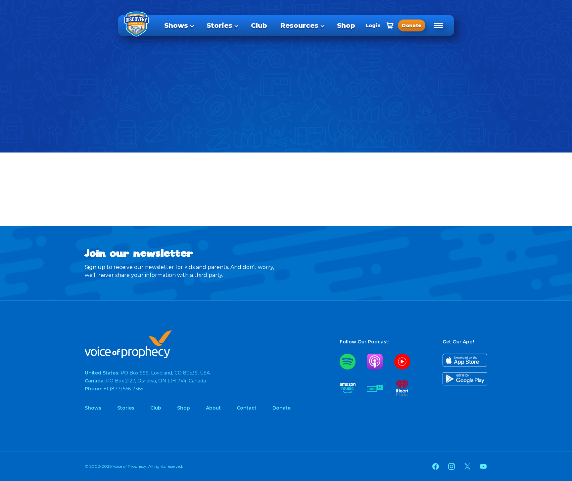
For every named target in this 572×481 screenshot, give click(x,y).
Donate (281, 408)
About (213, 408)
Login (373, 25)
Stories (219, 25)
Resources (299, 25)
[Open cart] (390, 25)
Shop (346, 25)
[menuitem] (179, 25)
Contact (247, 408)
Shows (176, 25)
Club (259, 25)
